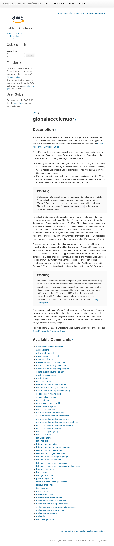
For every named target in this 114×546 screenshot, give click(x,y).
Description (14, 36)
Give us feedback (14, 77)
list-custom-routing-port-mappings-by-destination (58, 466)
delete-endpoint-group (46, 397)
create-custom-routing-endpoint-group (53, 368)
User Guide (59, 3)
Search (30, 55)
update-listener (43, 516)
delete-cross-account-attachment (51, 384)
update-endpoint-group (46, 513)
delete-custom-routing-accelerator (51, 387)
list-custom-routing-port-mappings (51, 463)
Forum (71, 3)
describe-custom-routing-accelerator (52, 419)
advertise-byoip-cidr (45, 353)
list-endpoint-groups (45, 469)
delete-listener (42, 400)
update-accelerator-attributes (49, 497)
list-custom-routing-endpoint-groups (52, 456)
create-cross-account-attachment (51, 362)
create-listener (42, 378)
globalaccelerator (14, 33)
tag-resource (42, 488)
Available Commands (18, 39)
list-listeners (41, 472)
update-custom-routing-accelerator (52, 503)
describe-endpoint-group (47, 431)
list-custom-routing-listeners (48, 459)
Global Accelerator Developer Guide (49, 331)
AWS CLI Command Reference (21, 3)
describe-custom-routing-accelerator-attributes (57, 422)
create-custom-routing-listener (50, 372)
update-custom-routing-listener (50, 510)
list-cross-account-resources (49, 450)
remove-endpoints (44, 485)
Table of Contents (19, 28)
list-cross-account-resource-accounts (53, 447)
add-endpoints (42, 350)
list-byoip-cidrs (42, 441)
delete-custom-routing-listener (49, 394)
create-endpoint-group (46, 375)
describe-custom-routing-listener (51, 428)
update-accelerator (44, 494)
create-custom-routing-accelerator (51, 365)
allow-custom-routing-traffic (48, 356)
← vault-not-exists (65, 13)
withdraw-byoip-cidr (45, 519)
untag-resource (43, 491)
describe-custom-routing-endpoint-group (54, 425)
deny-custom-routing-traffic (48, 403)
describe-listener (43, 434)
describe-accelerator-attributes (50, 412)
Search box (12, 51)
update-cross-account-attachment (51, 500)
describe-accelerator (45, 409)
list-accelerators (43, 438)
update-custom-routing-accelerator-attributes (56, 507)
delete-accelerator (44, 381)
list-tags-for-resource (45, 475)
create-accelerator (44, 359)
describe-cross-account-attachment (52, 416)
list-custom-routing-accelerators (50, 453)
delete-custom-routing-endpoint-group (53, 390)
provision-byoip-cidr (45, 478)
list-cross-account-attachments (50, 444)
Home (47, 3)
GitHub (82, 3)
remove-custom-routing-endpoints (51, 482)
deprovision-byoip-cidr (46, 406)
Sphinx (104, 540)
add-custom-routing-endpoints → (90, 13)
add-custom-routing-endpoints (49, 346)
